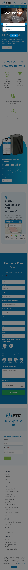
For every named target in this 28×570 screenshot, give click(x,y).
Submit (14, 35)
